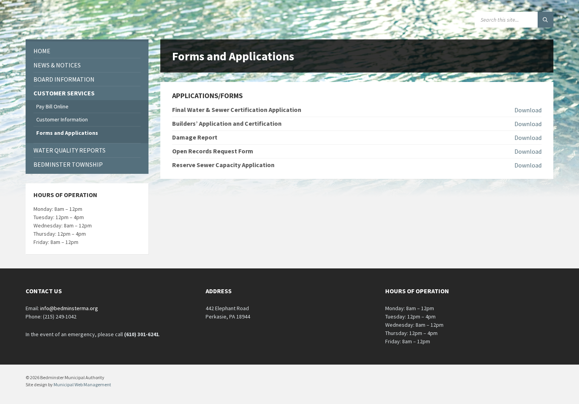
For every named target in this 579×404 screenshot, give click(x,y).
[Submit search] (545, 20)
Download (528, 110)
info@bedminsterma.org (69, 308)
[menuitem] (87, 51)
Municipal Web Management (82, 384)
